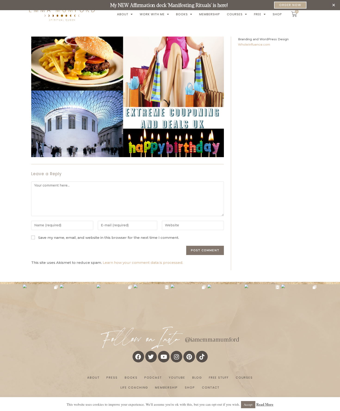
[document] (170, 205)
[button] (333, 5)
